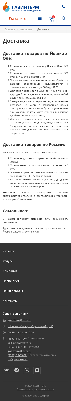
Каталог (9, 251)
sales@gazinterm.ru (19, 342)
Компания (10, 271)
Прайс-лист (11, 281)
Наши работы (13, 291)
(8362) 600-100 (17, 347)
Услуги (8, 261)
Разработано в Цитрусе (36, 395)
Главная (10, 29)
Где (17, 18)
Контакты (10, 301)
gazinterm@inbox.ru (19, 320)
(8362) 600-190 (17, 338)
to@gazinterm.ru (17, 359)
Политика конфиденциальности (35, 389)
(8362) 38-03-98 (17, 355)
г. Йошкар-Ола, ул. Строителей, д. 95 (30, 326)
